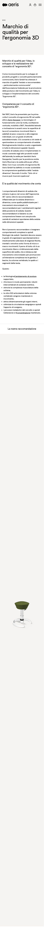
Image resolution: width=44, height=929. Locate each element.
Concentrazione (23, 313)
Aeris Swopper (14, 120)
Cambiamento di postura (25, 276)
